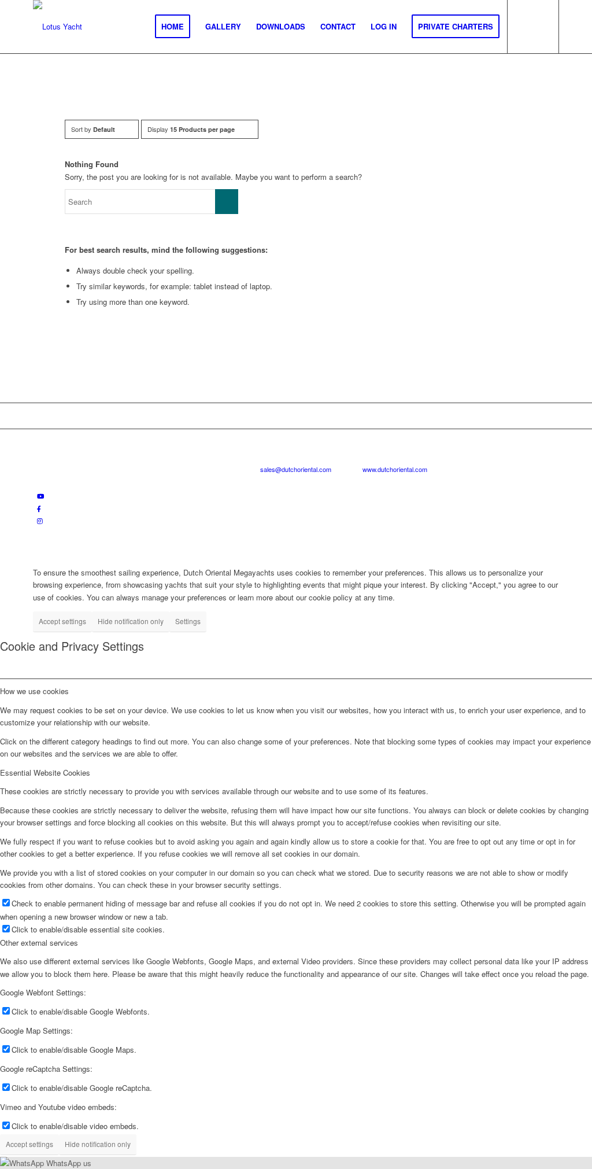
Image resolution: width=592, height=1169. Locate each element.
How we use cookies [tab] (34, 690)
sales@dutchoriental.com (295, 469)
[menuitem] (172, 26)
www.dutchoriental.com (394, 469)
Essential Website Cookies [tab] (45, 772)
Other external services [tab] (39, 942)
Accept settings (62, 621)
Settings (188, 621)
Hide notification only (131, 621)
